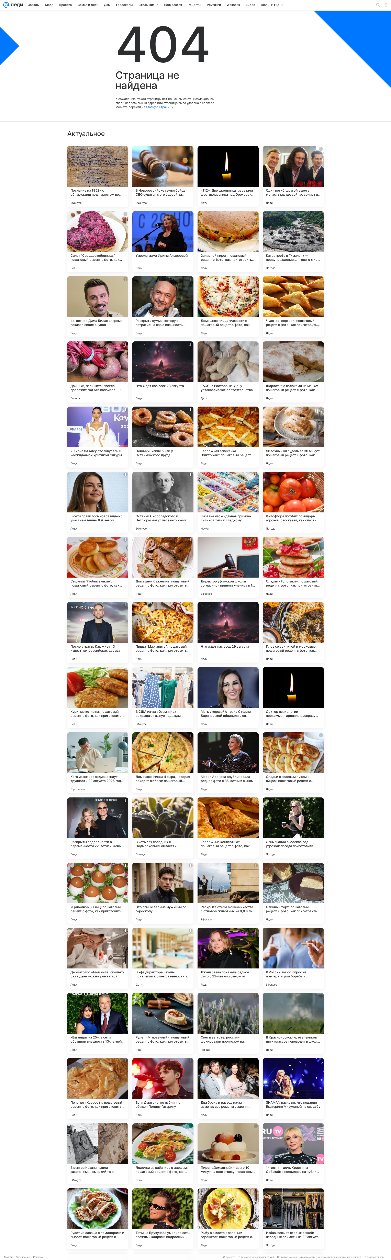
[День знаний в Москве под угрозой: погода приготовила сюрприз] (293, 828)
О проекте (229, 1257)
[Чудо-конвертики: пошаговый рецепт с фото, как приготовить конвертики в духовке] (293, 306)
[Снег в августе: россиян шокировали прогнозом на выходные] (228, 1023)
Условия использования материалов (339, 1257)
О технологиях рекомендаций (256, 1257)
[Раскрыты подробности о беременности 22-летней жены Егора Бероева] (97, 828)
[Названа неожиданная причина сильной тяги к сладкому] (228, 502)
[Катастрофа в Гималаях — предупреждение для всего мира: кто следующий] (293, 241)
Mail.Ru (8, 1257)
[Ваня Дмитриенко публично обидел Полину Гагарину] (162, 1088)
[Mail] (6, 5)
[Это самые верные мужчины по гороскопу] (162, 893)
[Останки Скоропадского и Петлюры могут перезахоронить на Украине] (162, 502)
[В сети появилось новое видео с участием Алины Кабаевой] (97, 502)
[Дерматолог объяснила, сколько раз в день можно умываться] (97, 958)
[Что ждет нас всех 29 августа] (228, 632)
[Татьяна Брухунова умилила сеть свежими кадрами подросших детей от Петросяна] (162, 1218)
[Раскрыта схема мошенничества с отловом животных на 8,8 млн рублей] (228, 893)
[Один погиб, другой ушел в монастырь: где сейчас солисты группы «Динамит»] (293, 176)
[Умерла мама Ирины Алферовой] (162, 241)
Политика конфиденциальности (296, 1257)
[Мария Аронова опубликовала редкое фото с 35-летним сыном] (228, 762)
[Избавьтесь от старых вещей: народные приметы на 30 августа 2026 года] (293, 1218)
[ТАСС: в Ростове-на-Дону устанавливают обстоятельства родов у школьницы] (228, 371)
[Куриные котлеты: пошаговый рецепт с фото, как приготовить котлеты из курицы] (97, 697)
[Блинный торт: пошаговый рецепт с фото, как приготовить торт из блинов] (293, 893)
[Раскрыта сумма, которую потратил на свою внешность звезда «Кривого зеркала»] (162, 306)
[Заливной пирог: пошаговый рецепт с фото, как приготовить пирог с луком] (228, 241)
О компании (23, 1257)
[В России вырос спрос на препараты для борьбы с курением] (293, 958)
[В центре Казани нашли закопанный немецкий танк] (97, 1153)
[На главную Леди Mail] (16, 5)
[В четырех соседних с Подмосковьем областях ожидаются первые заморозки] (162, 828)
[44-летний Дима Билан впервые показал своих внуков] (97, 306)
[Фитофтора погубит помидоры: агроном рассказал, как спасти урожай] (293, 502)
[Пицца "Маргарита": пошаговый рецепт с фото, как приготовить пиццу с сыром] (162, 632)
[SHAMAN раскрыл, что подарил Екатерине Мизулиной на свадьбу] (293, 1088)
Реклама (38, 1257)
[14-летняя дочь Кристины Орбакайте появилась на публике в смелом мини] (293, 1153)
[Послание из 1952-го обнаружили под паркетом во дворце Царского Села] (97, 176)
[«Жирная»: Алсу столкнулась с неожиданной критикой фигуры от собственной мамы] (97, 437)
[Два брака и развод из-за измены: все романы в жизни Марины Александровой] (228, 1088)
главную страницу (159, 107)
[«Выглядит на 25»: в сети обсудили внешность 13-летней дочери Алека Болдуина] (97, 1023)
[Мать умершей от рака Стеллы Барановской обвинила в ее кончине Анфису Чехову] (228, 697)
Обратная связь (374, 1257)
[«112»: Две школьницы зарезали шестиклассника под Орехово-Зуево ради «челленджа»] (228, 176)
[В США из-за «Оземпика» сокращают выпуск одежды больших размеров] (162, 697)
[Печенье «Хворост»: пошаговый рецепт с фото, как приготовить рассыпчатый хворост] (97, 1088)
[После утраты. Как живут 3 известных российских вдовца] (97, 632)
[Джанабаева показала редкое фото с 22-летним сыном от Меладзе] (228, 958)
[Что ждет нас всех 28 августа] (162, 371)
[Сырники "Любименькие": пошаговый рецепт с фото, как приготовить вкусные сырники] (97, 567)
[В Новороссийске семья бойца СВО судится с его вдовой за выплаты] (162, 176)
